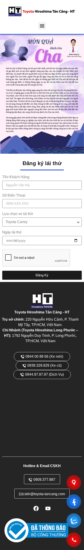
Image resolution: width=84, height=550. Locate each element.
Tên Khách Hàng (15, 177)
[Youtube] (48, 508)
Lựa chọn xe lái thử (17, 214)
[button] (42, 25)
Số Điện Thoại (13, 195)
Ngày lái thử (12, 232)
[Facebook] (36, 508)
